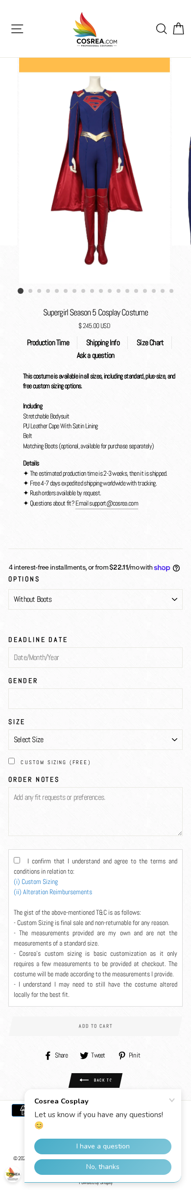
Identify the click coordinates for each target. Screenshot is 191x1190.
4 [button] (48, 291)
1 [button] (21, 291)
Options (24, 578)
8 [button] (83, 291)
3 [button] (39, 291)
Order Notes (34, 779)
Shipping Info (102, 342)
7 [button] (74, 291)
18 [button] (171, 291)
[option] (95, 171)
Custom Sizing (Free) (56, 762)
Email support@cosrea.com (106, 503)
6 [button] (66, 291)
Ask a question (96, 355)
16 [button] (154, 291)
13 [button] (127, 291)
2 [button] (30, 291)
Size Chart (150, 342)
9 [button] (92, 291)
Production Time (48, 342)
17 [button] (163, 291)
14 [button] (136, 291)
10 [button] (101, 291)
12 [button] (119, 291)
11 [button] (110, 291)
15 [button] (145, 291)
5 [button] (57, 291)
